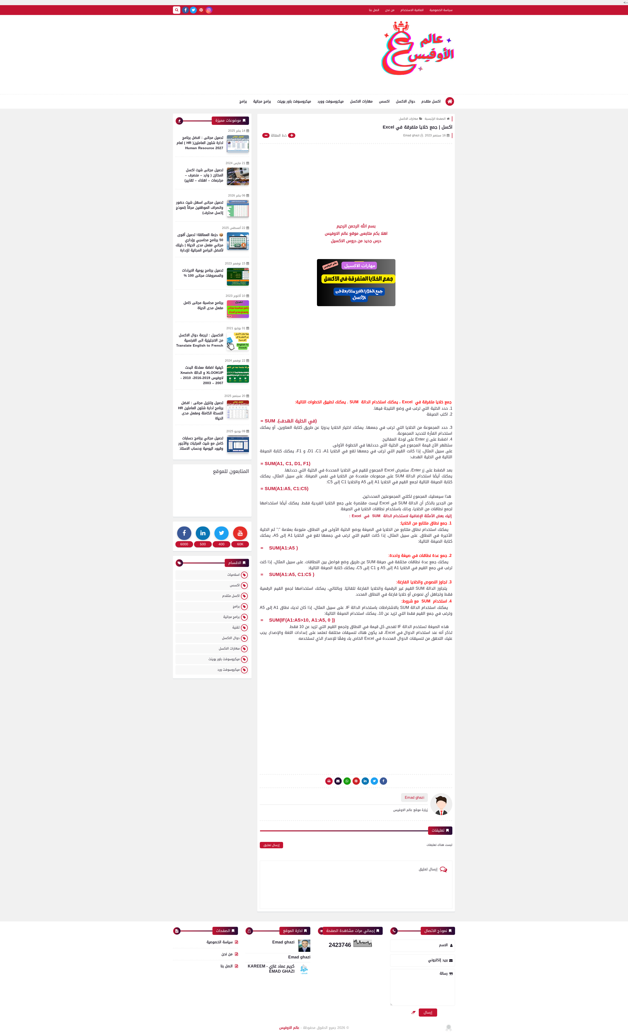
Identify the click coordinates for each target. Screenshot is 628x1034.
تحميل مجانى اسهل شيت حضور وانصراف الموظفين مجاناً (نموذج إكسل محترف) (199, 207)
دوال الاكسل (405, 101)
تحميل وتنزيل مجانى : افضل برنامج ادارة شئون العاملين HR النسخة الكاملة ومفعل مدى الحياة (200, 411)
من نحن (389, 10)
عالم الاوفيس (289, 1027)
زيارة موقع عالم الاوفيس (410, 810)
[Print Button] (329, 781)
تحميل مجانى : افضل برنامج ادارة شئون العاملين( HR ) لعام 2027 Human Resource (200, 142)
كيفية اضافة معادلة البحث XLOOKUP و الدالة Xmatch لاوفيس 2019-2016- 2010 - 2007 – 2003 (201, 375)
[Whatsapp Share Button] (347, 781)
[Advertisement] (262, 54)
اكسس (384, 101)
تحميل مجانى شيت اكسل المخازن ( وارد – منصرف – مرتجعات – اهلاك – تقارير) (203, 175)
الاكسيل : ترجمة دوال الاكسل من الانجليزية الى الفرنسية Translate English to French (199, 340)
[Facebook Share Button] (383, 781)
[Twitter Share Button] (374, 781)
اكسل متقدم (431, 101)
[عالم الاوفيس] (418, 49)
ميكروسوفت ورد (228, 670)
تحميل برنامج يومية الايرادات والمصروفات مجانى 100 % (202, 273)
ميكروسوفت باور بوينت (294, 101)
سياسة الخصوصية (441, 10)
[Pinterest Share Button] (365, 781)
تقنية (236, 627)
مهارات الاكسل (361, 101)
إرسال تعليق (271, 845)
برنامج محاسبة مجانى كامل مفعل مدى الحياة (203, 305)
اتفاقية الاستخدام (412, 10)
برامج (243, 101)
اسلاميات (233, 575)
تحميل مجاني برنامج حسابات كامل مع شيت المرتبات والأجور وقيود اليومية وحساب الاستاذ (200, 443)
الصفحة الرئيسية (435, 118)
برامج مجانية (262, 101)
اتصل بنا (374, 10)
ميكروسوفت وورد (330, 101)
